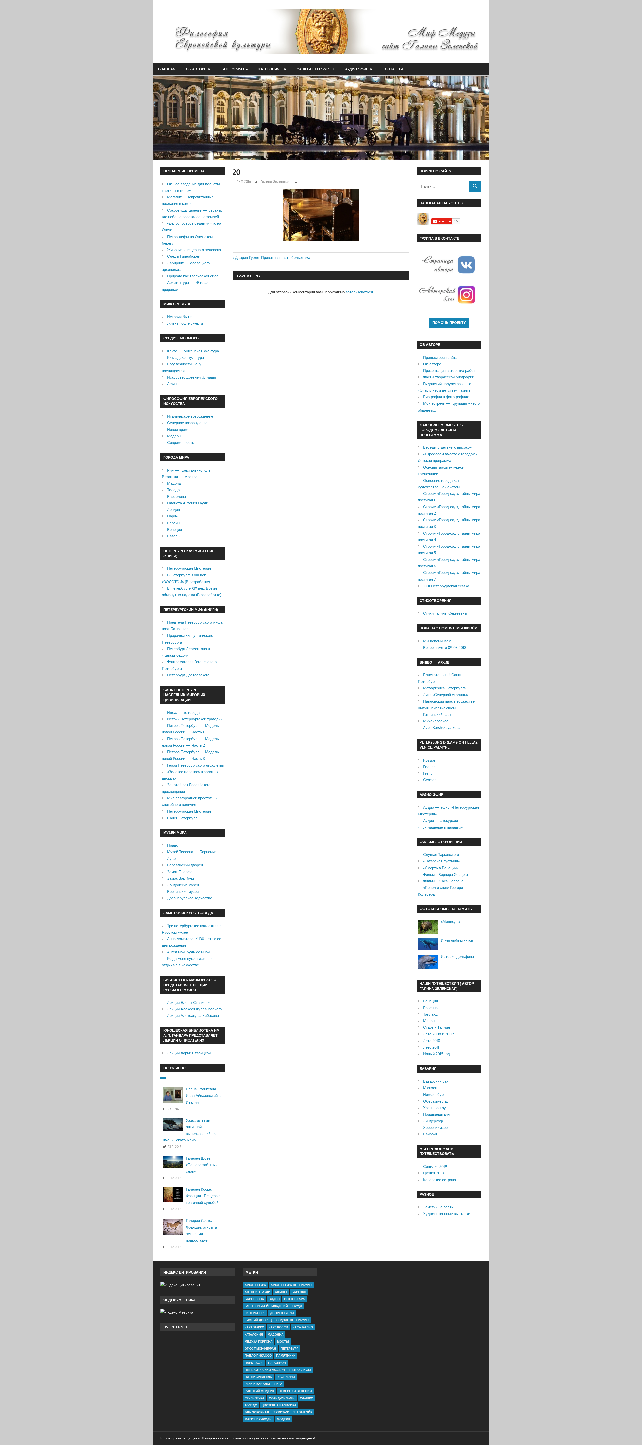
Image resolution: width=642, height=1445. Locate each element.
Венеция (174, 529)
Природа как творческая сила (192, 276)
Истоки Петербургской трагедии (194, 719)
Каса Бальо (303, 1327)
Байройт (430, 1134)
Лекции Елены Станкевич (189, 1002)
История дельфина (457, 956)
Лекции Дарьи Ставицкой (189, 1053)
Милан (429, 1020)
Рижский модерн (259, 1391)
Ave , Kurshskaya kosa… (443, 727)
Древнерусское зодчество (189, 898)
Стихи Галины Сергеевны (445, 613)
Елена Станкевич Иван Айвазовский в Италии (203, 1096)
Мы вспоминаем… (438, 641)
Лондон (173, 509)
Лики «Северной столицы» (446, 694)
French (428, 773)
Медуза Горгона (259, 1341)
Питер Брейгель (258, 1377)
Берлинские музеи (183, 891)
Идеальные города (183, 712)
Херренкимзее (435, 1127)
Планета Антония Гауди (187, 503)
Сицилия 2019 (435, 1166)
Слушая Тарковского (441, 854)
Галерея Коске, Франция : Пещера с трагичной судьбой (203, 1196)
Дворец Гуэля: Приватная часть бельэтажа (272, 257)
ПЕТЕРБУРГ (289, 1348)
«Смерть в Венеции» (440, 867)
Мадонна (276, 1334)
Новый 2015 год (436, 1053)
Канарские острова (439, 1179)
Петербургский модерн (265, 1370)
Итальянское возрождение (190, 416)
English (429, 766)
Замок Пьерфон (180, 871)
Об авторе (196, 69)
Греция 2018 (433, 1173)
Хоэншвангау (434, 1107)
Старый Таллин (436, 1027)
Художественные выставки (446, 1213)
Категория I (232, 69)
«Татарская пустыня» (441, 861)
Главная (166, 69)
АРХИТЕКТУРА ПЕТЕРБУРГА (292, 1285)
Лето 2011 (431, 1047)
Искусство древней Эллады (191, 377)
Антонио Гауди (257, 1292)
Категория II (270, 69)
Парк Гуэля (254, 1363)
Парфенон (277, 1363)
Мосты (283, 1341)
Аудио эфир (356, 69)
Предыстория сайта (440, 357)
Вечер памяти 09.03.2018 (444, 647)
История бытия (180, 316)
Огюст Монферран (260, 1348)
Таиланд (430, 1014)
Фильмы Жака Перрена (443, 881)
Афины (173, 383)
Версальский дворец (185, 865)
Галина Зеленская (275, 181)
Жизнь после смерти (185, 323)
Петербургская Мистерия (189, 568)
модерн (283, 1419)
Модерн (174, 436)
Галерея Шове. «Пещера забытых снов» (202, 1165)
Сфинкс (306, 1398)
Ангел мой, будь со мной (188, 952)
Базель (173, 536)
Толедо (173, 489)
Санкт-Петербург (314, 69)
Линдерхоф (433, 1121)
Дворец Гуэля (282, 1313)
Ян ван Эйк (302, 1412)
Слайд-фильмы (282, 1398)
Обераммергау (436, 1101)
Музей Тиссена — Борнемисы (193, 851)
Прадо (172, 845)
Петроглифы (300, 1370)
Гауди (297, 1306)
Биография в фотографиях (446, 396)
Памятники (286, 1355)
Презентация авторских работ (449, 370)
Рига (278, 1384)
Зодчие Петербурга (293, 1320)
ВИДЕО (274, 1299)
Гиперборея (255, 1313)
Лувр (171, 858)
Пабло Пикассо (258, 1355)
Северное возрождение (187, 422)
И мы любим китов (457, 940)
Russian (429, 760)
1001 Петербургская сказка (446, 586)
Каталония (254, 1334)
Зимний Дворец (258, 1320)
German (430, 779)
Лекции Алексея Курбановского (194, 1009)
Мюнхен (430, 1087)
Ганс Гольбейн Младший (266, 1306)
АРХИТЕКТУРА (255, 1285)
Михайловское (435, 721)
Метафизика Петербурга (444, 688)
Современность (180, 442)
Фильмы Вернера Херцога (445, 874)
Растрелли (286, 1377)
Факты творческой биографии (448, 377)
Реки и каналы (257, 1384)
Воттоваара (294, 1299)
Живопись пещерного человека (194, 249)
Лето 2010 (431, 1040)
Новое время (178, 429)
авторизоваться (359, 292)
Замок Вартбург (180, 878)
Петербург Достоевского (188, 675)
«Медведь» (450, 921)
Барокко (299, 1292)
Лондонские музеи (183, 885)
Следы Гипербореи (183, 256)
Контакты (393, 69)
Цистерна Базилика (279, 1405)
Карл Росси (278, 1327)
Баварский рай (435, 1081)
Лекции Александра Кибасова (193, 1015)
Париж (172, 516)
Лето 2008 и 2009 (438, 1034)
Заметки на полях (438, 1207)
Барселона (176, 496)
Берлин (173, 523)
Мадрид (174, 483)
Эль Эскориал (257, 1412)
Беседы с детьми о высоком (447, 447)
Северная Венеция (295, 1391)
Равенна (430, 1007)
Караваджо (254, 1327)
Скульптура (254, 1398)
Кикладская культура (185, 357)
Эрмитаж (281, 1412)
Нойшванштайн (436, 1114)
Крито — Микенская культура (193, 351)
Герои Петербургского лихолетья (195, 765)
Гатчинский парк (437, 714)
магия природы (258, 1419)
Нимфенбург (434, 1094)
